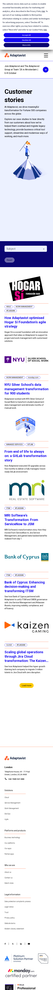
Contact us (9, 878)
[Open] (44, 249)
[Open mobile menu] (45, 55)
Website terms (10, 923)
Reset (9, 260)
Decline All (26, 40)
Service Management (12, 803)
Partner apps (9, 854)
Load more (26, 685)
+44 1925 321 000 (16, 779)
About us (8, 872)
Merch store (9, 883)
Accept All (26, 35)
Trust (6, 912)
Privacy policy (10, 918)
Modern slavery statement (14, 929)
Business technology (12, 838)
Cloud (7, 797)
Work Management (12, 808)
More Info (26, 45)
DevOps (7, 814)
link (43, 11)
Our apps (8, 848)
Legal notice (9, 907)
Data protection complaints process (18, 901)
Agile (6, 819)
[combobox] (23, 249)
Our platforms (10, 843)
